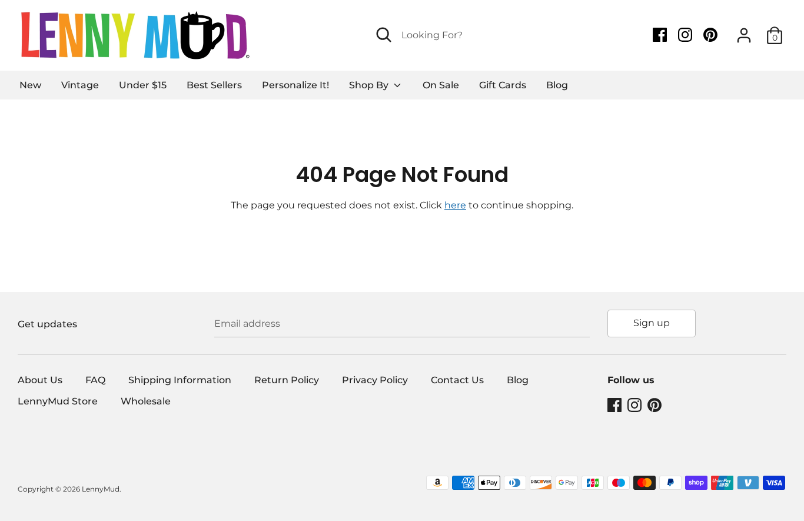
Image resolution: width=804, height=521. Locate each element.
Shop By (370, 85)
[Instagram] (686, 35)
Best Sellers (214, 85)
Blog (557, 85)
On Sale (441, 85)
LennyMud (100, 489)
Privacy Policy (375, 380)
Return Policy (286, 380)
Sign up (651, 322)
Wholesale (146, 401)
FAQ (95, 380)
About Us (40, 380)
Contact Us (457, 380)
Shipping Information (179, 380)
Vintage (80, 85)
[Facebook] (661, 35)
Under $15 (143, 85)
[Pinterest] (711, 35)
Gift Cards (502, 85)
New (30, 85)
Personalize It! (295, 85)
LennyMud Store (58, 401)
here (455, 205)
